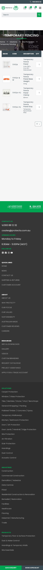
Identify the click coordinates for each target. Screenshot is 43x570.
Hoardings (6, 448)
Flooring (5, 513)
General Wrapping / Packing (14, 406)
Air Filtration (7, 439)
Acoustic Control (9, 457)
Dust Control (7, 453)
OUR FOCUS (7, 307)
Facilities (5, 504)
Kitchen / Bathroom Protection (15, 420)
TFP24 (15, 64)
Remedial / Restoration (12, 499)
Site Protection (28, 42)
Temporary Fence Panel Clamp (28, 91)
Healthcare (6, 508)
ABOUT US (6, 298)
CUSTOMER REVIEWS (10, 326)
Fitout (4, 489)
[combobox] (21, 15)
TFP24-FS (16, 107)
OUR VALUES (7, 312)
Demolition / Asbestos (11, 480)
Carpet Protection (10, 392)
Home (2, 42)
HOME (4, 266)
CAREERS (5, 331)
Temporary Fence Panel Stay (28, 104)
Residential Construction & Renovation (18, 494)
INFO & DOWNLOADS (10, 344)
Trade (4, 522)
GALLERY (5, 349)
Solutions (13, 42)
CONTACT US (7, 275)
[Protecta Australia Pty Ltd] (10, 8)
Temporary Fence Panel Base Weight (28, 77)
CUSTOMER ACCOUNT (11, 285)
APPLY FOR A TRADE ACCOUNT (15, 372)
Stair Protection (8, 443)
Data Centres (7, 485)
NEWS (4, 271)
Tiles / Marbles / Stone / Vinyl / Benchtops (20, 401)
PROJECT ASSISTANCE (11, 368)
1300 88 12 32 (10, 225)
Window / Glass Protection (13, 396)
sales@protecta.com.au (16, 230)
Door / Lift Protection (11, 424)
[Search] (39, 15)
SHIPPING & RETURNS (11, 280)
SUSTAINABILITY (8, 317)
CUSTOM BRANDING (10, 358)
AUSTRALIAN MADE (10, 321)
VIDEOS (5, 353)
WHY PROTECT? (8, 302)
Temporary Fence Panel (28, 61)
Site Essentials (8, 550)
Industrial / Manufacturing (13, 518)
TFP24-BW (16, 79)
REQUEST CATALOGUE (11, 363)
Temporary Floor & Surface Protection (18, 536)
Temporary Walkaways (12, 415)
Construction (7, 471)
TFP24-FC (16, 92)
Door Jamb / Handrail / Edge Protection (19, 429)
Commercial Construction (13, 475)
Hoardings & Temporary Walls (15, 545)
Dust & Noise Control (11, 540)
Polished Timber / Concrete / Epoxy (17, 410)
